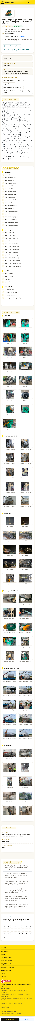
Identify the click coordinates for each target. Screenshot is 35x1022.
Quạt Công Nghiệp (9, 80)
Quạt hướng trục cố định (11, 238)
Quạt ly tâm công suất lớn (12, 222)
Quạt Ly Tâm (21, 80)
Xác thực (3, 954)
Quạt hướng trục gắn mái (12, 246)
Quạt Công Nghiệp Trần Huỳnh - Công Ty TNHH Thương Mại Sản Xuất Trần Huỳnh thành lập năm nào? (16, 906)
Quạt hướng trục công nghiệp (13, 266)
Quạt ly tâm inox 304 (10, 191)
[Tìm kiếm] (28, 2)
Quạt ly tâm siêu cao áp (11, 211)
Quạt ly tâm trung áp (10, 203)
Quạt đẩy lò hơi (9, 273)
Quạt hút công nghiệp (11, 219)
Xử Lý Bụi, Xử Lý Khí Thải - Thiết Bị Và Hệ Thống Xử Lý (17, 91)
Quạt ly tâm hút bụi (10, 186)
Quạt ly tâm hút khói (10, 189)
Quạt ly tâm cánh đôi (10, 200)
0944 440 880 (14, 36)
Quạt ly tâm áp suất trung (12, 214)
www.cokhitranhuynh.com (12, 46)
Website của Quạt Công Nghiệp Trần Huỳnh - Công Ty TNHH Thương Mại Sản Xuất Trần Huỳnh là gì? (16, 890)
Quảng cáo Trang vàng (7, 967)
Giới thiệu (4, 948)
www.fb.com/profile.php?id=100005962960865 (17, 50)
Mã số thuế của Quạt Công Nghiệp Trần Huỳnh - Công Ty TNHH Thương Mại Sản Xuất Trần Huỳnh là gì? (16, 898)
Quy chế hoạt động (6, 957)
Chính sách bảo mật (6, 960)
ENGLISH (3, 976)
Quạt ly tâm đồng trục (11, 208)
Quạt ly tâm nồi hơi (10, 180)
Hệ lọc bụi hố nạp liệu (11, 292)
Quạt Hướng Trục (8, 84)
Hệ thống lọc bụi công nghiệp (13, 298)
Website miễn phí (6, 970)
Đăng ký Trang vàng (6, 964)
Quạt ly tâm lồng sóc (10, 194)
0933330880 (9, 34)
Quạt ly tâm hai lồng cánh (12, 225)
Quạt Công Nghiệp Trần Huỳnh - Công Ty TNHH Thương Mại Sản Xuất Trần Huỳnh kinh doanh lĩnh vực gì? (16, 883)
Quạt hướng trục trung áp (12, 257)
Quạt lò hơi (7, 271)
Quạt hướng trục (9, 230)
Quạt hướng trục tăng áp (11, 252)
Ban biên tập (4, 951)
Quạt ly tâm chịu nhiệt (11, 205)
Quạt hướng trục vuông (11, 255)
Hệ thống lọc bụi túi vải (11, 295)
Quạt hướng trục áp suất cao (13, 263)
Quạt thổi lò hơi (9, 282)
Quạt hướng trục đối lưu (11, 243)
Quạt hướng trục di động (11, 241)
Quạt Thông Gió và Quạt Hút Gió (12, 87)
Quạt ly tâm (7, 172)
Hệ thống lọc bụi (8, 286)
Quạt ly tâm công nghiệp (11, 216)
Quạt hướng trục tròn (11, 235)
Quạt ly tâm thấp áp (10, 183)
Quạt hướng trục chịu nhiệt (12, 260)
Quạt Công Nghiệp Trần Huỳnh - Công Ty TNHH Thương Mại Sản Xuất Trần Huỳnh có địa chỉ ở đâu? (16, 867)
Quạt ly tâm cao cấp (10, 177)
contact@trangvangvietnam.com (8, 1011)
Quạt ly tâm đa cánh (10, 197)
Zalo (23, 36)
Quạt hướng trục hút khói (12, 249)
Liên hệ (3, 973)
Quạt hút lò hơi (9, 276)
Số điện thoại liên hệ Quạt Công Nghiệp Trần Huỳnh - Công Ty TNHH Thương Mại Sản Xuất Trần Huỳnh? (16, 875)
